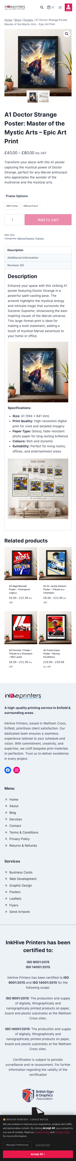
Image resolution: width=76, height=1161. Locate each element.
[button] (66, 34)
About (13, 806)
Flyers (13, 905)
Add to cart (48, 219)
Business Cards (20, 872)
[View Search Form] (42, 7)
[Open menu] (60, 7)
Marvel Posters (26, 238)
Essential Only (43, 1144)
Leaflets (15, 898)
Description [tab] (15, 250)
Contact (15, 826)
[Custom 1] (68, 7)
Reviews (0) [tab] (15, 265)
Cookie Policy (42, 1132)
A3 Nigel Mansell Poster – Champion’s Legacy (19, 589)
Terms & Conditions (23, 832)
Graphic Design (20, 885)
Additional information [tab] (22, 257)
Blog (12, 812)
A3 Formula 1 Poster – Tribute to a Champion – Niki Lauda (20, 653)
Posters (39, 238)
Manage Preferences (17, 1144)
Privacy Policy (62, 1132)
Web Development (23, 879)
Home (13, 799)
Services (15, 819)
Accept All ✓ (38, 1154)
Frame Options (17, 196)
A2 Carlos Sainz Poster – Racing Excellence (51, 653)
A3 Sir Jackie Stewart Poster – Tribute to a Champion (54, 589)
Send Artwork (19, 912)
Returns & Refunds (23, 845)
